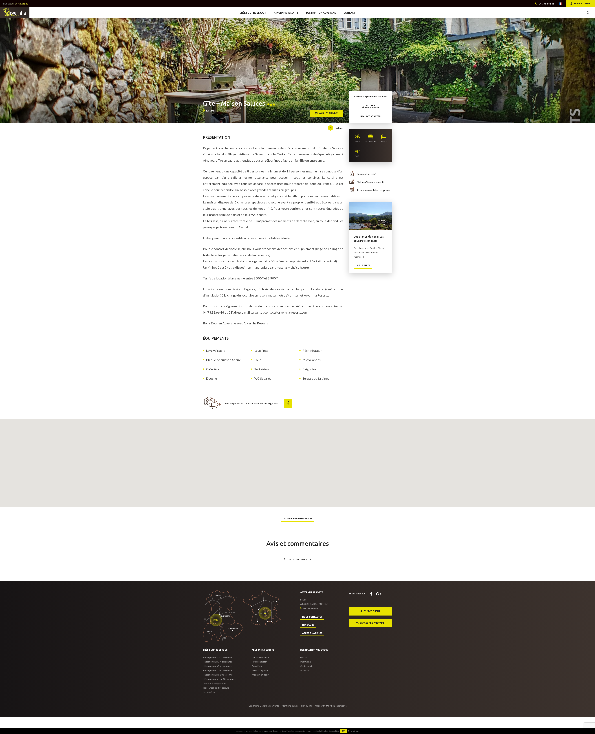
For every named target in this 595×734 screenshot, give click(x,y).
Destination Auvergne (321, 12)
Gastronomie (306, 666)
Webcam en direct (260, 674)
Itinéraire (308, 625)
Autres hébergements (370, 106)
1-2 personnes (217, 657)
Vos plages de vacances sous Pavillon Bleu (370, 216)
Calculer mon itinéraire (297, 518)
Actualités (257, 666)
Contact (349, 12)
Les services (209, 692)
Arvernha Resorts (286, 12)
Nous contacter (370, 116)
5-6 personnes (217, 666)
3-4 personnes (217, 661)
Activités (304, 670)
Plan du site (306, 705)
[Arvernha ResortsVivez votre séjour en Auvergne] (14, 12)
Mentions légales (290, 705)
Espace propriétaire (372, 623)
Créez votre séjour (253, 12)
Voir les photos (328, 113)
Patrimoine (305, 661)
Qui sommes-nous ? (261, 657)
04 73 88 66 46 (546, 3)
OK (343, 731)
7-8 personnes (217, 670)
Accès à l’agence (312, 633)
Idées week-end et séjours (216, 687)
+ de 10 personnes (219, 679)
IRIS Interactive (339, 705)
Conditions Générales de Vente (264, 705)
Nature (303, 657)
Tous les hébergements (214, 683)
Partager (338, 128)
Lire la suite (362, 265)
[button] (297, 460)
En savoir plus (353, 731)
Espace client (581, 3)
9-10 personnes (218, 674)
